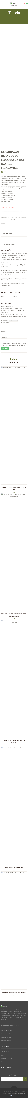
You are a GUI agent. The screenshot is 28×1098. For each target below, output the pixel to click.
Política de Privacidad (6, 1058)
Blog (2, 1055)
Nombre (3, 331)
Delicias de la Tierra (15, 217)
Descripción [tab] (7, 234)
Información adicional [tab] (11, 239)
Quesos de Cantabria (6, 1037)
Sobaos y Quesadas (6, 1040)
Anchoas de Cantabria (6, 1030)
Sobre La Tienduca (5, 1051)
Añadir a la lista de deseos (12, 211)
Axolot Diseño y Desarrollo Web (17, 1093)
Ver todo (12, 219)
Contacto (3, 1061)
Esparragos (23, 217)
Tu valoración (5, 322)
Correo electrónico (6, 337)
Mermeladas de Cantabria (7, 1034)
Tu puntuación (5, 320)
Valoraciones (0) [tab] (9, 244)
